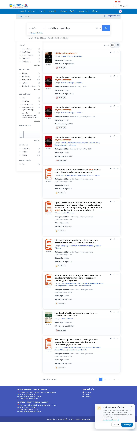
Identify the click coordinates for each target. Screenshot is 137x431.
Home (20, 16)
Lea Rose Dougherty (86, 246)
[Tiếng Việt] (116, 2)
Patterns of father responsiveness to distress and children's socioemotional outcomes (78, 170)
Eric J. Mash (78, 56)
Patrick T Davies (94, 175)
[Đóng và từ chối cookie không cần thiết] (131, 406)
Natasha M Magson (81, 347)
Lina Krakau (65, 283)
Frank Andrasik (82, 143)
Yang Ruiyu (65, 246)
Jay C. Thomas (77, 83)
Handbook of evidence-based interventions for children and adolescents (76, 314)
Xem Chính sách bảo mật (111, 420)
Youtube (87, 396)
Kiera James (94, 283)
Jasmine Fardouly (73, 350)
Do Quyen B (85, 283)
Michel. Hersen (66, 83)
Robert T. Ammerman (69, 143)
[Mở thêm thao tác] (117, 52)
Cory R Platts (65, 175)
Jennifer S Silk (75, 283)
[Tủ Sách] (114, 6)
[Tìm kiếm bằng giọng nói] (97, 28)
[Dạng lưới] (117, 45)
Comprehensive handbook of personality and (75, 78)
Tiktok (87, 394)
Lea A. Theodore (67, 319)
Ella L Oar (83, 350)
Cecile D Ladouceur (70, 286)
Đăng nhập (123, 6)
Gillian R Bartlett (67, 347)
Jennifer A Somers (67, 213)
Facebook (88, 392)
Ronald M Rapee (60, 350)
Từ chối (116, 425)
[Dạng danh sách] (112, 45)
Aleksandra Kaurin (84, 286)
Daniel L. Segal (60, 145)
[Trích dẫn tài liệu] (110, 52)
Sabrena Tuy (74, 246)
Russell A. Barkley (67, 56)
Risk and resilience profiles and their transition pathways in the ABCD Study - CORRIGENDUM (76, 241)
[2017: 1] (21, 137)
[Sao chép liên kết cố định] (114, 52)
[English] (119, 2)
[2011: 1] (20, 137)
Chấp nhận (127, 425)
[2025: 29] (23, 134)
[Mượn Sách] (120, 11)
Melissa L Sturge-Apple (79, 175)
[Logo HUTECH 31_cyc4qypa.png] (18, 6)
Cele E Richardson (94, 347)
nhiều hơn (37, 140)
